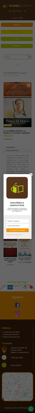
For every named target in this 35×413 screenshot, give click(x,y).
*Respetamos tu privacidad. (13, 234)
